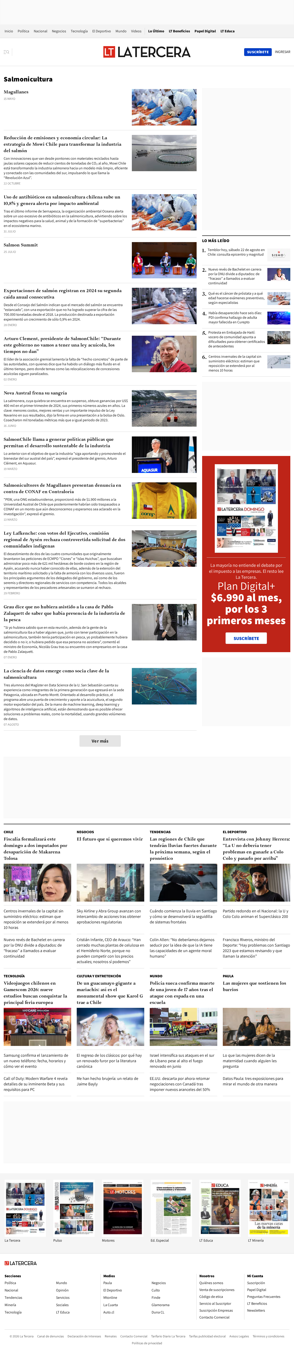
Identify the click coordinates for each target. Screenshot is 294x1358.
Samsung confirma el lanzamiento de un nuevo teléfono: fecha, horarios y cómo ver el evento (36, 1061)
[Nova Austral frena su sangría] (164, 408)
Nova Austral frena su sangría (35, 393)
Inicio (9, 31)
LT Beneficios (179, 31)
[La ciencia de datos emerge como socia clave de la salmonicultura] (164, 686)
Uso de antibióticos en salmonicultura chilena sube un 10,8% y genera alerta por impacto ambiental (62, 200)
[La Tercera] (25, 1235)
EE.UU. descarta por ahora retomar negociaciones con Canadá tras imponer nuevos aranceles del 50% (180, 1084)
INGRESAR (282, 52)
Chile (8, 832)
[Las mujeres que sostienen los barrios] (256, 1027)
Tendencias (160, 832)
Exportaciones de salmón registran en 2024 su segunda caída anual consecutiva (63, 294)
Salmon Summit (21, 245)
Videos (136, 31)
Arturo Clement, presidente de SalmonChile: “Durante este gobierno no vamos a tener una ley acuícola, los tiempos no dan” (62, 345)
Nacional (40, 31)
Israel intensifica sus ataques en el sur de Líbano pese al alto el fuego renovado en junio (182, 1061)
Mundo (121, 31)
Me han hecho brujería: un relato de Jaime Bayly (107, 1081)
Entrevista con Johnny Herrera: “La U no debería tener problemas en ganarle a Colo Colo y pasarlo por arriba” (256, 849)
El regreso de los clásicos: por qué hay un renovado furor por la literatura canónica (109, 1061)
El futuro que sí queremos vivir (110, 839)
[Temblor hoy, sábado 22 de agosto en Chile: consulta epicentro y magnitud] (278, 255)
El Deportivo (101, 31)
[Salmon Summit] (164, 260)
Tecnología (79, 31)
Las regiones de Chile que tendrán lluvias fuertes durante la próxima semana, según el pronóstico (183, 849)
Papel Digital (205, 31)
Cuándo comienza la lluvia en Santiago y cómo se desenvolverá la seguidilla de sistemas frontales (183, 916)
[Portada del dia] (246, 550)
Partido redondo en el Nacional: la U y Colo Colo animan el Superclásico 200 (255, 913)
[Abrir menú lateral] (8, 52)
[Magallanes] (164, 107)
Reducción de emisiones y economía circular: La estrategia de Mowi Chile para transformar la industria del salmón (62, 144)
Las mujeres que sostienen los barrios (254, 986)
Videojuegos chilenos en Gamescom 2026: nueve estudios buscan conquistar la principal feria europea (35, 993)
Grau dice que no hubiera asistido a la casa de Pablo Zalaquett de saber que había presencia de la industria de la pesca (64, 613)
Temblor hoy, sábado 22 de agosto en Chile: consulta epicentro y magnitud (236, 252)
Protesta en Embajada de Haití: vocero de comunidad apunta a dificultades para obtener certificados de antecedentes (236, 339)
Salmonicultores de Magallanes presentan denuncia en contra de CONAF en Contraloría (62, 488)
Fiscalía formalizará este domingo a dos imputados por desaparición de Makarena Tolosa (35, 849)
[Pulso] (74, 1235)
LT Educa (227, 31)
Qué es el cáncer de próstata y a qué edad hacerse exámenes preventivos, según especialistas (236, 298)
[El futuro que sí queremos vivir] (110, 883)
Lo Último (156, 31)
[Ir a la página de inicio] (147, 52)
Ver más (100, 741)
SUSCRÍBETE (246, 638)
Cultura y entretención (99, 976)
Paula (228, 976)
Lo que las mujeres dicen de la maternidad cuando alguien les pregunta (250, 1061)
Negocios (59, 31)
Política (23, 31)
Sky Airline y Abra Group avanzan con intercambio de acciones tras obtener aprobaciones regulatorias (109, 916)
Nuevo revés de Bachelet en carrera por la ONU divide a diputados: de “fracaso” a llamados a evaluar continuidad (234, 276)
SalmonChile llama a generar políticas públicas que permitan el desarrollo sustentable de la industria (59, 442)
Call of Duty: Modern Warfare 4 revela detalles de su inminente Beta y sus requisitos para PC (36, 1084)
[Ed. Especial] (171, 1235)
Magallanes (16, 92)
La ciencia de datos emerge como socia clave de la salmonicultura (56, 674)
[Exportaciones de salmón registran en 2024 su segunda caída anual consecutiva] (164, 306)
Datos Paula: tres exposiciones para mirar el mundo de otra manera (253, 1081)
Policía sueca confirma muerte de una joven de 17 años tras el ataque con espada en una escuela (182, 993)
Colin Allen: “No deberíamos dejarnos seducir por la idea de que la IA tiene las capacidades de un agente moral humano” (182, 948)
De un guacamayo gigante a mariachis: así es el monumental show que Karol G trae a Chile (110, 993)
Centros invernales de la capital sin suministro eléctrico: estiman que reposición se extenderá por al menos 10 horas (235, 363)
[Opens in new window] (122, 1235)
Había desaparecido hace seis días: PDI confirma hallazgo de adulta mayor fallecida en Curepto (235, 317)
